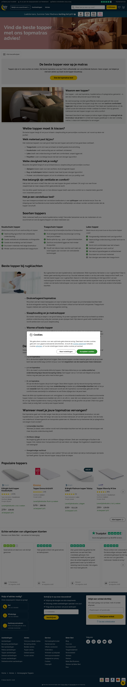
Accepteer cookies (87, 351)
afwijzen (39, 346)
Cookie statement (79, 344)
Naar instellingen (66, 351)
